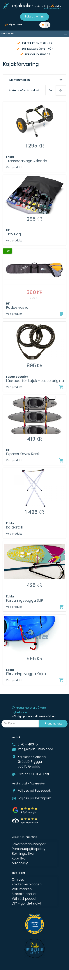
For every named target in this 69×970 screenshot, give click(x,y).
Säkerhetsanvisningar (29, 844)
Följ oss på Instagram (34, 798)
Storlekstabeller (24, 894)
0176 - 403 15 (28, 744)
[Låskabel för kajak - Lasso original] (61, 387)
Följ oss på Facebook (34, 790)
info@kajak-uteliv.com (35, 749)
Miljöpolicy (20, 863)
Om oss (18, 879)
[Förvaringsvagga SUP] (61, 607)
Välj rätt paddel (24, 898)
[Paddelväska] (61, 313)
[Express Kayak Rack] (61, 460)
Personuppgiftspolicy (28, 849)
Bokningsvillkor (23, 853)
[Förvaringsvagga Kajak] (61, 680)
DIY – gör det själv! (26, 903)
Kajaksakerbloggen (27, 884)
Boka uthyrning (34, 16)
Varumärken (22, 889)
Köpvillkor (19, 858)
